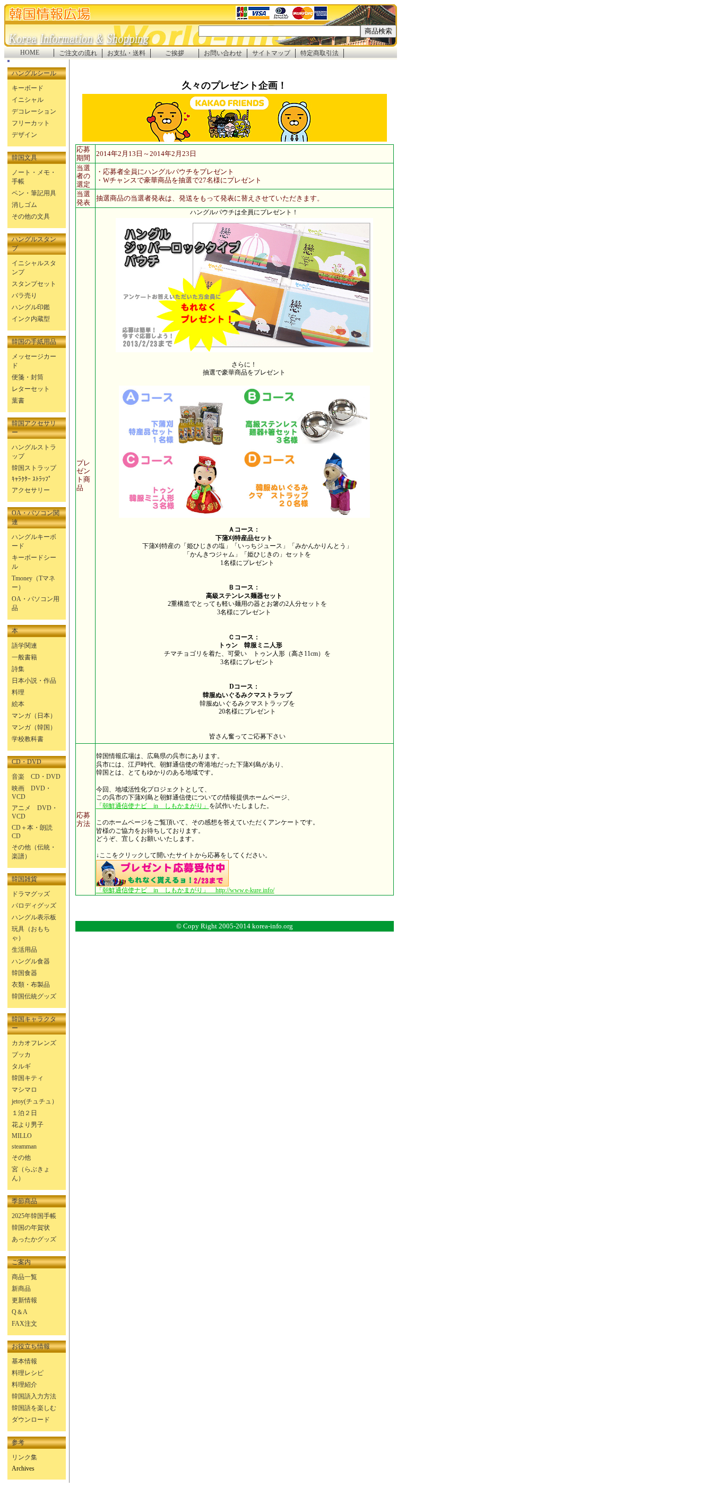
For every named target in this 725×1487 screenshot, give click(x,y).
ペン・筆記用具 (34, 193)
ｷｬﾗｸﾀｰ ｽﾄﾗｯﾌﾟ (31, 479)
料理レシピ (28, 1373)
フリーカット (31, 123)
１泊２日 (24, 1113)
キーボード (28, 88)
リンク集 (24, 1457)
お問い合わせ (223, 53)
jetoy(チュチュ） (35, 1101)
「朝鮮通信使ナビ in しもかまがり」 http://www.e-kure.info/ (185, 890)
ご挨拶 (174, 53)
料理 (18, 692)
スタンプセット (34, 284)
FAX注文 (24, 1323)
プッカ (21, 1054)
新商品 (21, 1288)
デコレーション (34, 111)
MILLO (22, 1136)
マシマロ (24, 1089)
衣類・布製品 (31, 984)
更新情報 (24, 1300)
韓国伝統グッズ (34, 996)
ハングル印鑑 (31, 307)
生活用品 (24, 949)
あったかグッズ (34, 1239)
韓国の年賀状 (31, 1227)
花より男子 (28, 1124)
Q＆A (20, 1312)
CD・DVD (26, 762)
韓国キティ (28, 1078)
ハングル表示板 (34, 917)
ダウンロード (31, 1419)
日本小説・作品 (34, 680)
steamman (24, 1146)
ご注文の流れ (78, 53)
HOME (29, 52)
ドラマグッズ (31, 894)
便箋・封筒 (28, 377)
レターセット (31, 389)
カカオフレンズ (34, 1043)
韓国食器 (24, 973)
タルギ (21, 1066)
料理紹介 (24, 1384)
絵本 (18, 704)
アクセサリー (31, 490)
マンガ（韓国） (34, 727)
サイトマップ (271, 53)
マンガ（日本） (34, 715)
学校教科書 (28, 739)
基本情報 (24, 1361)
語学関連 (24, 645)
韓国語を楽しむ (34, 1408)
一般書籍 (24, 657)
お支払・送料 (126, 53)
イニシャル (28, 99)
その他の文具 (31, 216)
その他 (21, 1157)
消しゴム (24, 204)
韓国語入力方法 (34, 1396)
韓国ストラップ (34, 468)
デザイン (24, 134)
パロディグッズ (34, 905)
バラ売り (24, 295)
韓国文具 (24, 157)
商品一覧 (24, 1277)
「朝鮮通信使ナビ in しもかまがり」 (152, 806)
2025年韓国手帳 (34, 1216)
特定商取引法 (319, 53)
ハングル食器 (31, 961)
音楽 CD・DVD (36, 776)
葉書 (18, 400)
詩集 (18, 669)
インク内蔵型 (31, 319)
